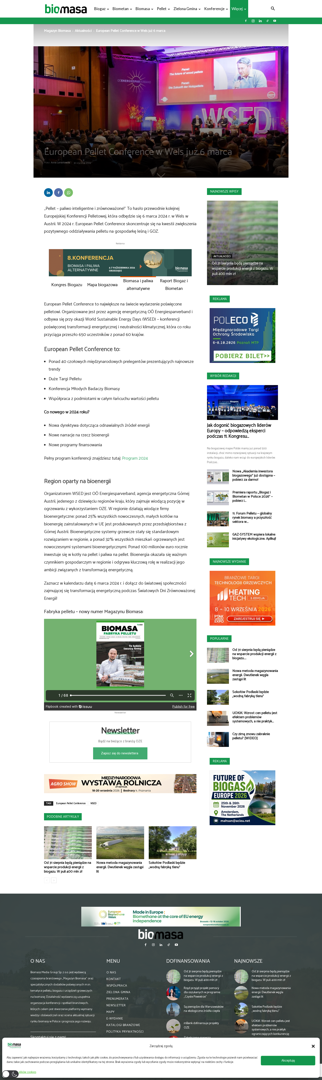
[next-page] (54, 880)
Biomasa (143, 8)
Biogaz (100, 8)
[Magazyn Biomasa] (160, 934)
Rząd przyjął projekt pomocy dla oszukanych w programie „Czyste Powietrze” (202, 992)
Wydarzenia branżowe (69, 142)
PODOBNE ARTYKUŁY (63, 816)
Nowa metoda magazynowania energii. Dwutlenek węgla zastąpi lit (119, 867)
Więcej (237, 8)
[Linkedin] (260, 21)
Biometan (121, 8)
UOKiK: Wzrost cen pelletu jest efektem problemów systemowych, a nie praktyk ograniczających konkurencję (271, 1028)
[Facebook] (245, 21)
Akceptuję (288, 1060)
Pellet (161, 8)
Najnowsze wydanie (229, 561)
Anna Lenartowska (60, 163)
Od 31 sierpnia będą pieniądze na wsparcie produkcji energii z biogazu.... (254, 654)
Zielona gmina (185, 8)
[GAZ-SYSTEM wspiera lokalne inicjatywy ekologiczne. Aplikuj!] (218, 540)
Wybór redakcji (223, 376)
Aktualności (83, 31)
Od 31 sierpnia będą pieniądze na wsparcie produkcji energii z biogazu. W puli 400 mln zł (67, 867)
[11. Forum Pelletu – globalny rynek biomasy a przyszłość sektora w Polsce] (218, 519)
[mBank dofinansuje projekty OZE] (173, 1026)
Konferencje (214, 8)
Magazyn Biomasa (57, 31)
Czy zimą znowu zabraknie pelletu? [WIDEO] (251, 736)
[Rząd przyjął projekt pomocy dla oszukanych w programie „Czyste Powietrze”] (173, 993)
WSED (93, 803)
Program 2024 (135, 458)
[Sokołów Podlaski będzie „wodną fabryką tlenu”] (172, 842)
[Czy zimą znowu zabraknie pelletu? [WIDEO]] (218, 739)
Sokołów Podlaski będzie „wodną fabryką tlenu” (167, 865)
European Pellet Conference (71, 803)
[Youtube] (274, 21)
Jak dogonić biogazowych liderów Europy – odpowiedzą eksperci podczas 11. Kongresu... (239, 431)
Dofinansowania (188, 961)
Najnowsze (248, 961)
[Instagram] (253, 21)
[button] (313, 1046)
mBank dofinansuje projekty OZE (201, 1025)
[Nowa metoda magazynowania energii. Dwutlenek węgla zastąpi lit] (120, 842)
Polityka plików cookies (22, 1072)
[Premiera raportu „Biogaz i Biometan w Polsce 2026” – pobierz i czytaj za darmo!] (218, 497)
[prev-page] (47, 880)
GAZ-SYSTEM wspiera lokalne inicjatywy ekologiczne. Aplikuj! (254, 537)
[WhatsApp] (68, 192)
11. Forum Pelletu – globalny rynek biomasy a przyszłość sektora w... (252, 518)
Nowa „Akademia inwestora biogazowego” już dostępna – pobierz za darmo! (253, 475)
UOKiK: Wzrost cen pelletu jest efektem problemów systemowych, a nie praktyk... (254, 717)
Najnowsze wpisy (224, 191)
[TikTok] (267, 21)
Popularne (219, 638)
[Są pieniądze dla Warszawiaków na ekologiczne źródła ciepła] (173, 1010)
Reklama (220, 299)
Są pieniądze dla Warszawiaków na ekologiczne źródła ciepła (203, 1009)
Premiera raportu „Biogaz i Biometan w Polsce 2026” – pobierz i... (252, 496)
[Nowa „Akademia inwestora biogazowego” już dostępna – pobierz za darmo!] (218, 476)
